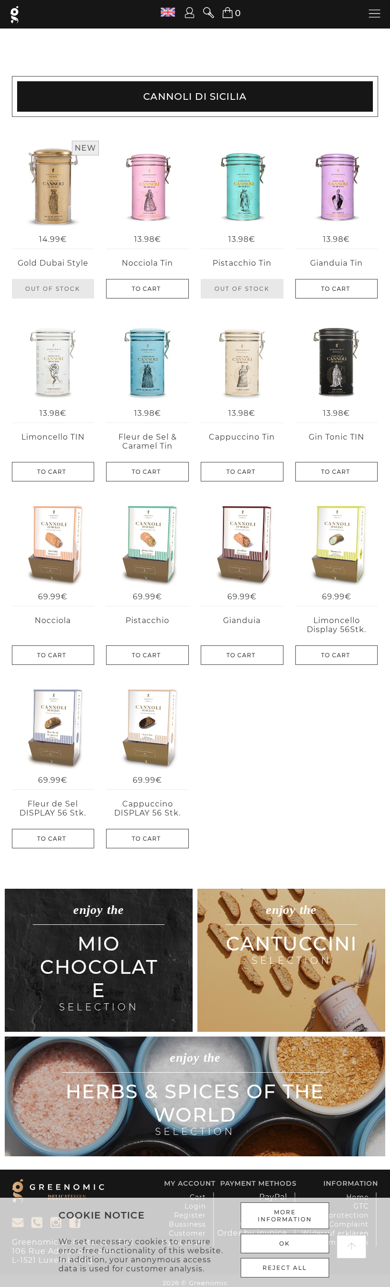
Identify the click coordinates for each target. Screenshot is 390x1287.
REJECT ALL (285, 1267)
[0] (222, 13)
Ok (284, 1243)
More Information (285, 1216)
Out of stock (52, 288)
